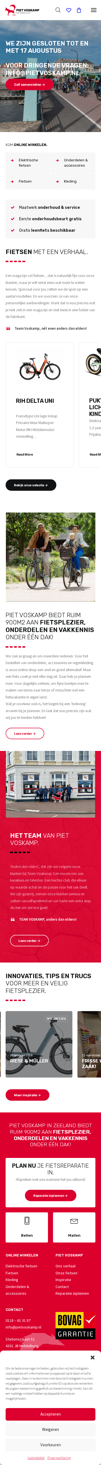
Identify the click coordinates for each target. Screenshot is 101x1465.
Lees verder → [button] (25, 733)
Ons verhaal (65, 1265)
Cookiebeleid (36, 1458)
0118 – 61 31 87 (18, 1320)
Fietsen (12, 1272)
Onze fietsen (66, 1272)
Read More (25, 454)
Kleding (12, 1279)
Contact (62, 1286)
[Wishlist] (66, 10)
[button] (92, 1357)
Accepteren (50, 1414)
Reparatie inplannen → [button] (50, 1195)
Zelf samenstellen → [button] (29, 85)
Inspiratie (63, 1279)
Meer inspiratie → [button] (27, 1095)
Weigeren (50, 1429)
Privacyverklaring (59, 1458)
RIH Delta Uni (35, 401)
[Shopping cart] (76, 10)
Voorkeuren (50, 1444)
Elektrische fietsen (21, 1265)
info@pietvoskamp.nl (23, 1327)
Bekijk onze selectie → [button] (31, 485)
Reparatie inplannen (72, 1293)
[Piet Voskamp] (21, 10)
